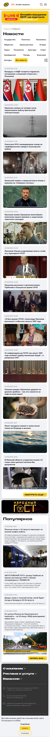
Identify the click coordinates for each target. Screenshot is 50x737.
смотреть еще (34, 495)
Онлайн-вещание (23, 4)
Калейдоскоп (10, 55)
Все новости (21, 60)
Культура (32, 50)
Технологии (19, 50)
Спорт (43, 50)
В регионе (41, 55)
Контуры (8, 60)
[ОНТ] (6, 4)
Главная (6, 29)
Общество (8, 45)
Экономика (41, 39)
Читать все (36, 658)
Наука (6, 50)
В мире (43, 45)
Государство (9, 39)
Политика (25, 39)
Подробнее (25, 724)
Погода (26, 55)
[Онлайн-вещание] (25, 17)
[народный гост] (25, 506)
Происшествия (26, 45)
